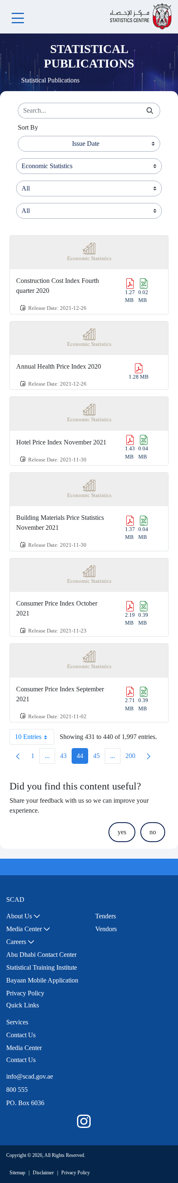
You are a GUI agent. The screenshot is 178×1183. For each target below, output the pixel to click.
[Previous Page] (18, 756)
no (152, 831)
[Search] (149, 110)
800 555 (17, 1089)
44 (82, 757)
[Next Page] (148, 756)
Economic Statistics (89, 258)
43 (66, 757)
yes (122, 831)
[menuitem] (23, 916)
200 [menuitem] (132, 757)
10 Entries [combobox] (28, 736)
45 (99, 757)
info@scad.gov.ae (29, 1076)
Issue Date (85, 143)
